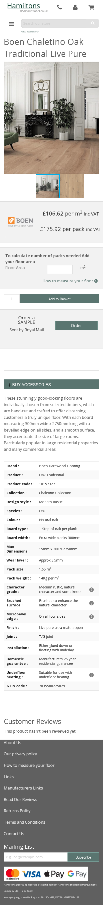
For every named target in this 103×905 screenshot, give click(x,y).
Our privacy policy (20, 754)
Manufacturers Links (23, 788)
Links (9, 777)
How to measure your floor (68, 281)
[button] (72, 186)
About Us (12, 742)
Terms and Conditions (24, 822)
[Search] (92, 23)
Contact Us (14, 833)
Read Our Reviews (20, 799)
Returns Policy (17, 810)
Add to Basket (59, 298)
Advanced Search (30, 31)
